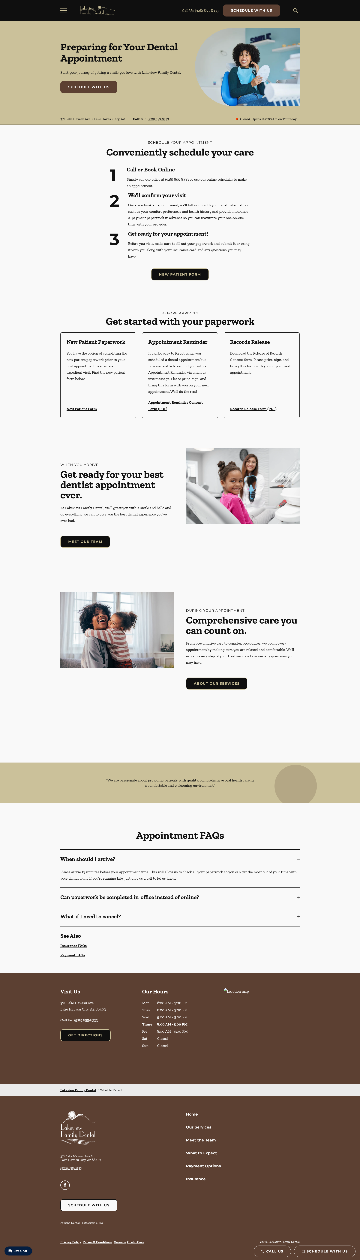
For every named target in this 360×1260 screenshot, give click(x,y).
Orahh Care (135, 1242)
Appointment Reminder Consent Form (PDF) (175, 405)
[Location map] (262, 1028)
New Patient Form (180, 274)
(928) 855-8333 (158, 119)
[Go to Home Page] (97, 11)
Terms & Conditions (97, 1242)
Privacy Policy (70, 1242)
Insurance (196, 1179)
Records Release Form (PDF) (253, 408)
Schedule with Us (251, 10)
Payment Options (203, 1166)
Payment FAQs (72, 955)
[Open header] (64, 10)
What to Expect (201, 1153)
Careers (120, 1242)
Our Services (198, 1127)
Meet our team (85, 542)
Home (192, 1114)
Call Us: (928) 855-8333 (200, 10)
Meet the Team (201, 1140)
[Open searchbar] (295, 10)
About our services (216, 683)
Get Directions (85, 1035)
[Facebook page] (65, 1185)
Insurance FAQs (73, 945)
